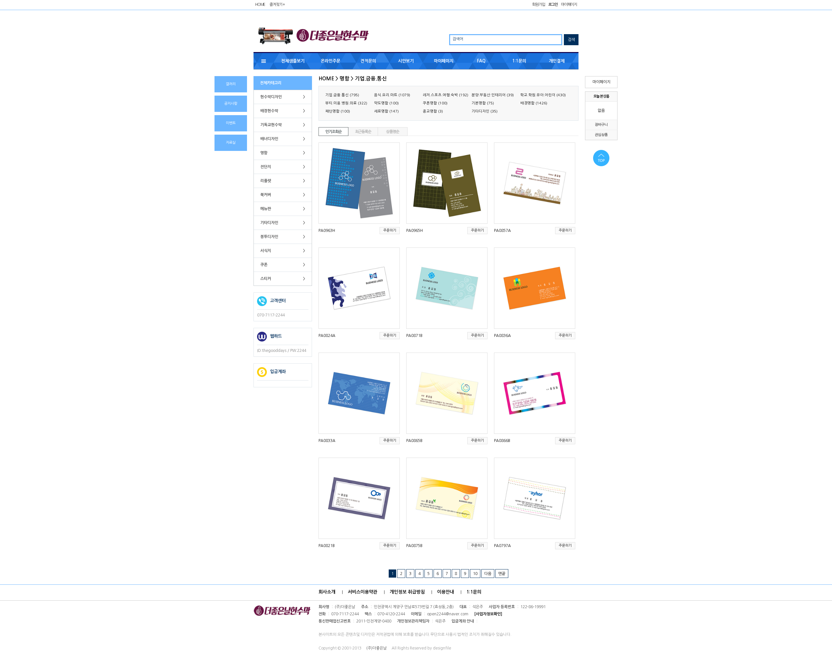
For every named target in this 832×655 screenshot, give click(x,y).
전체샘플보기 (293, 61)
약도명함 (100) (386, 103)
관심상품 (601, 135)
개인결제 (557, 61)
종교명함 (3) (433, 111)
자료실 (231, 142)
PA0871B (414, 336)
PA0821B (326, 546)
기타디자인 (282, 223)
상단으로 (597, 158)
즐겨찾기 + (277, 5)
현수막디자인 (282, 97)
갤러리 (231, 84)
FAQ (481, 61)
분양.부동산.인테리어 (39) (493, 95)
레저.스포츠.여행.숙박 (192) (445, 95)
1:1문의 (519, 61)
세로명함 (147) (386, 111)
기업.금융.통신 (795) (342, 95)
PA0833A (326, 441)
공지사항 (230, 103)
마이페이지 (569, 5)
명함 (282, 153)
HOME (260, 5)
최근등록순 (363, 132)
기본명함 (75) (483, 103)
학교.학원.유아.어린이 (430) (543, 95)
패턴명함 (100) (337, 111)
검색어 (457, 39)
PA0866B (502, 441)
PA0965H (414, 231)
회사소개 (326, 592)
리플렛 (282, 181)
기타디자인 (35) (485, 111)
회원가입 (538, 5)
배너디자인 (282, 139)
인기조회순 (333, 132)
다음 (487, 574)
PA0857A (502, 231)
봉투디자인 (282, 237)
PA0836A (502, 336)
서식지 (282, 251)
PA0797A (502, 546)
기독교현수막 (282, 125)
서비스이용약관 (362, 592)
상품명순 (392, 132)
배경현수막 (282, 111)
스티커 (282, 279)
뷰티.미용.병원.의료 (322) (346, 103)
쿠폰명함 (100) (435, 103)
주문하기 (389, 230)
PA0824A (326, 336)
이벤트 (231, 123)
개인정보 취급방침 (407, 592)
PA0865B (414, 441)
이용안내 (445, 592)
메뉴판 (282, 209)
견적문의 (368, 61)
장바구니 (601, 125)
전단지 (282, 167)
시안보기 (406, 61)
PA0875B (414, 546)
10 (475, 574)
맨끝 (501, 574)
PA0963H (326, 231)
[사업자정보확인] (488, 614)
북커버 (282, 195)
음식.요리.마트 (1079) (392, 95)
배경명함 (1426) (533, 103)
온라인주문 (330, 61)
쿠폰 (282, 265)
